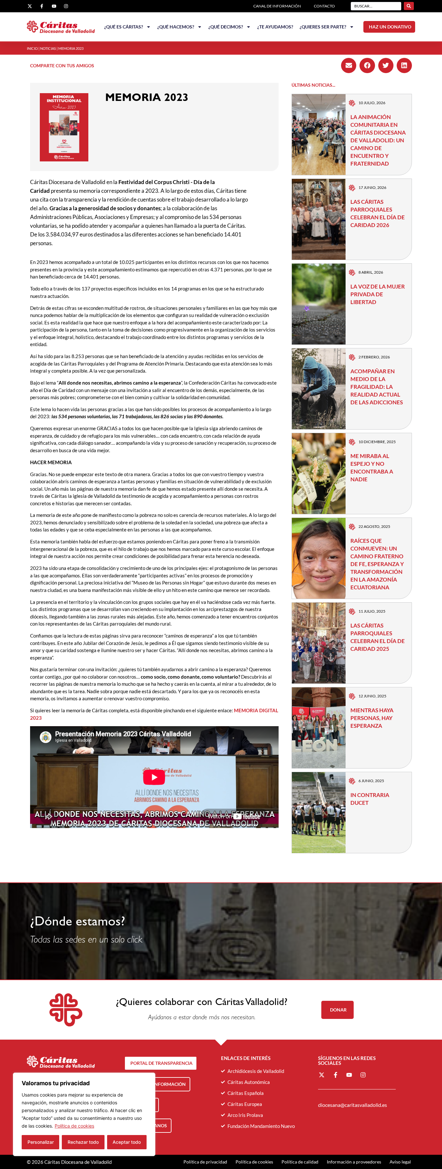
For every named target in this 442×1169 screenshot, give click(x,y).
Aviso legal (400, 1161)
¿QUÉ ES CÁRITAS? (123, 26)
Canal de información (277, 6)
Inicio (32, 48)
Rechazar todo (83, 1142)
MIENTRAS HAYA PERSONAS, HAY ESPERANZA (371, 718)
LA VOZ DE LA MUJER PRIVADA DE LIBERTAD (377, 294)
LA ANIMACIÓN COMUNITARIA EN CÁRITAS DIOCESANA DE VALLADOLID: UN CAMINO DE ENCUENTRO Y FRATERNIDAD (378, 140)
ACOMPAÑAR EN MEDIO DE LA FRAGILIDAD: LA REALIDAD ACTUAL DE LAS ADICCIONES (376, 387)
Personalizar (41, 1142)
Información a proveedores (354, 1161)
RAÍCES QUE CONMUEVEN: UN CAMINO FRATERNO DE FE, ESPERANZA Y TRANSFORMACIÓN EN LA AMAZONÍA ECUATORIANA (377, 564)
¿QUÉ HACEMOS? (175, 26)
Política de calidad (300, 1161)
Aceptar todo (127, 1142)
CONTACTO (324, 6)
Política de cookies (74, 1126)
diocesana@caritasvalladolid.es (352, 1105)
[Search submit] (409, 6)
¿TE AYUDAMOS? (275, 26)
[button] (348, 65)
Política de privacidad (205, 1161)
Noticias (48, 48)
